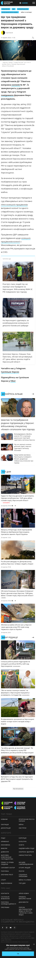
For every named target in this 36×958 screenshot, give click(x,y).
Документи (23, 902)
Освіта (21, 845)
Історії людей (24, 868)
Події (3, 838)
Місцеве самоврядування (26, 863)
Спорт (3, 880)
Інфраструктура (25, 855)
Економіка (5, 845)
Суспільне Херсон (10, 372)
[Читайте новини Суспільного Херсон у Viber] (14, 927)
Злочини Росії (7, 875)
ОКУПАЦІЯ (5, 824)
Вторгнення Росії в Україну (10, 12)
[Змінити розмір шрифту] (33, 38)
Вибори (4, 848)
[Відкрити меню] (34, 3)
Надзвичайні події (26, 848)
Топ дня (22, 883)
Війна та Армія (25, 880)
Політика (5, 871)
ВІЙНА (21, 824)
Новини (4, 819)
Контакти (5, 893)
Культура (22, 841)
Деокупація (6, 828)
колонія (15, 84)
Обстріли (22, 828)
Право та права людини (7, 863)
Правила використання (25, 898)
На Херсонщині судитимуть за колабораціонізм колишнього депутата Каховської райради (16, 323)
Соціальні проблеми (23, 875)
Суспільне (9, 33)
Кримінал (5, 841)
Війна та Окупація (26, 12)
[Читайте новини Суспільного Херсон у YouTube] (10, 927)
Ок (18, 954)
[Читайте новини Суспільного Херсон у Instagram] (6, 927)
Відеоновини (6, 883)
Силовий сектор (8, 868)
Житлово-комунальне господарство (7, 857)
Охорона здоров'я (26, 852)
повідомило (7, 95)
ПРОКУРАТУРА (5, 9)
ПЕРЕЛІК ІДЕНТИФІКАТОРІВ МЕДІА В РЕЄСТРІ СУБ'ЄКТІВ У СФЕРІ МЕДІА (26, 911)
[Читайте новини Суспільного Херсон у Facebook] (2, 927)
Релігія (21, 871)
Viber (13, 381)
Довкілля (5, 852)
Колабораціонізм (23, 9)
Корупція (22, 838)
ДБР (14, 9)
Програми (5, 907)
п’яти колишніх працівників (14, 204)
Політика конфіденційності (8, 903)
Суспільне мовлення (5, 898)
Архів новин (24, 893)
